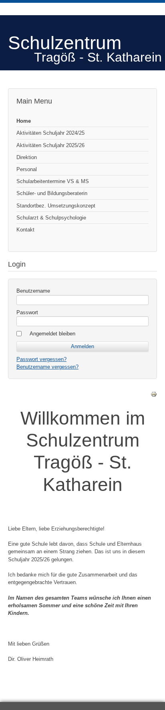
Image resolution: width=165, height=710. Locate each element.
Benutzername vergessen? (47, 367)
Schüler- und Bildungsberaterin (51, 193)
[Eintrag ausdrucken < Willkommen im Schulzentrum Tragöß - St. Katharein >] (154, 396)
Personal (26, 169)
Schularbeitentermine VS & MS (52, 181)
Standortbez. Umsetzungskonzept (55, 206)
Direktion (26, 157)
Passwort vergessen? (41, 359)
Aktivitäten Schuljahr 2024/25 (50, 133)
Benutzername (33, 291)
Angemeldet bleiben (52, 334)
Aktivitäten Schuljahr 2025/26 (50, 145)
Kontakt (25, 230)
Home (23, 121)
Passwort (27, 312)
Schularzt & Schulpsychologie (51, 218)
